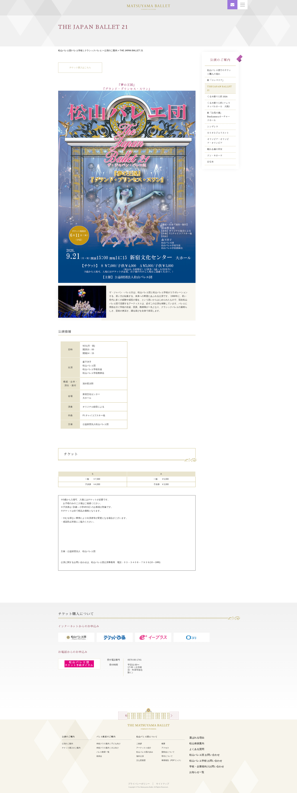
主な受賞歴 (141, 760)
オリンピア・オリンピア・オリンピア (218, 141)
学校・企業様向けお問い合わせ (206, 766)
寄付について (167, 756)
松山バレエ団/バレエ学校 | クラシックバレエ (80, 50)
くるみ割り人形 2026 (217, 96)
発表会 (99, 756)
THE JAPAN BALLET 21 (219, 88)
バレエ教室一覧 (102, 752)
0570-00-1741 (136, 660)
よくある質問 (196, 749)
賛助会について (167, 752)
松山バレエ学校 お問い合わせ (205, 760)
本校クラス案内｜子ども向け (108, 744)
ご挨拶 (139, 744)
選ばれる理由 (196, 737)
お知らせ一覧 (196, 772)
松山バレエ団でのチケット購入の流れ (219, 72)
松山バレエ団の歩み (144, 752)
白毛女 (210, 162)
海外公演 (140, 756)
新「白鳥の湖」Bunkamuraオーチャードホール (218, 116)
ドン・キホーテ (214, 155)
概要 (163, 744)
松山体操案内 (196, 743)
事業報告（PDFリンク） (171, 760)
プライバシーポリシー (139, 783)
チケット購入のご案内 (71, 748)
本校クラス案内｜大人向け (107, 748)
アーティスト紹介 (143, 748)
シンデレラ (212, 127)
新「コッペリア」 (215, 80)
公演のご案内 (110, 50)
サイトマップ (162, 783)
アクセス (165, 748)
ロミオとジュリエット (218, 133)
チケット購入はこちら (80, 67)
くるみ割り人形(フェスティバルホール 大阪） (219, 105)
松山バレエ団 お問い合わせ (204, 755)
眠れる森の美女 (214, 149)
